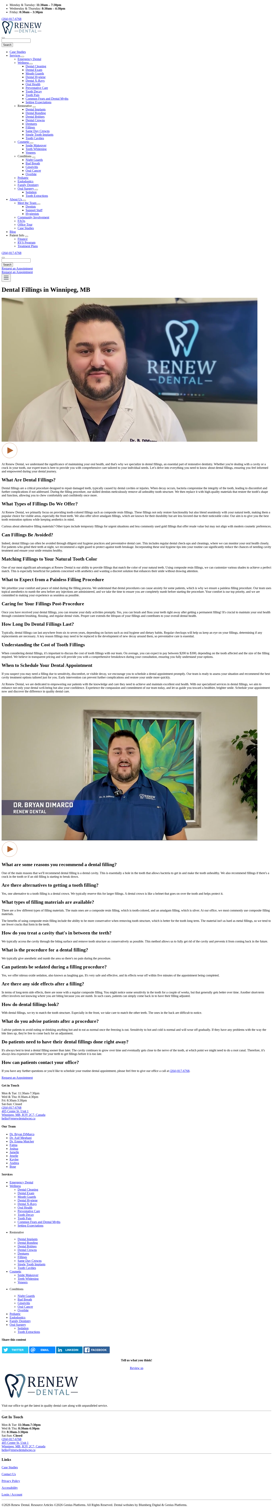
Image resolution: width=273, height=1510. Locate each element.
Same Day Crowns (38, 131)
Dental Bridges (35, 116)
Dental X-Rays (35, 80)
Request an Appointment (17, 268)
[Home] (22, 33)
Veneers (31, 152)
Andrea (14, 1163)
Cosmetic (24, 141)
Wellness (24, 62)
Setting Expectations (38, 102)
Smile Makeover (36, 145)
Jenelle (14, 1155)
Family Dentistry (28, 185)
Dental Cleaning (36, 66)
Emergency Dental (29, 59)
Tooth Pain (32, 95)
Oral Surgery (26, 188)
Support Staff (34, 210)
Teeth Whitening (36, 149)
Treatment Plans (28, 246)
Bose (13, 1166)
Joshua (14, 1148)
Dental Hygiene (36, 77)
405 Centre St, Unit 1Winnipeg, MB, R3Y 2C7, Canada (23, 1444)
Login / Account (12, 1494)
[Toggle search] (3, 257)
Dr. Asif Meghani (21, 1137)
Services (15, 55)
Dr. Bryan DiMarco (22, 1134)
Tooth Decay (34, 91)
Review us (136, 1368)
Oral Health (33, 84)
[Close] (3, 37)
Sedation (31, 192)
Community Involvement (33, 217)
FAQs (21, 221)
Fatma (13, 1145)
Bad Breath (33, 163)
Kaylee (14, 1159)
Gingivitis (32, 167)
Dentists (31, 206)
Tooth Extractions (37, 195)
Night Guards (34, 159)
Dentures (31, 124)
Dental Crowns (35, 120)
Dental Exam (34, 70)
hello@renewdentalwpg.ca (18, 1118)
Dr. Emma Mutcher (22, 1141)
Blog (13, 231)
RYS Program (26, 242)
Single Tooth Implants (39, 134)
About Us (16, 199)
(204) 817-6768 (11, 19)
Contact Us (9, 1474)
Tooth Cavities (35, 138)
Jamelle (14, 1152)
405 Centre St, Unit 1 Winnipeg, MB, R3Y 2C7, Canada (23, 1113)
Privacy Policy (11, 1481)
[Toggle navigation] (6, 278)
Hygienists (32, 213)
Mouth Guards (35, 73)
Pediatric (23, 177)
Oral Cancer (33, 170)
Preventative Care (37, 88)
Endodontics (25, 181)
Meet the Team (27, 203)
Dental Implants (36, 109)
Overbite (31, 174)
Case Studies (18, 52)
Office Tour (25, 224)
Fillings (30, 127)
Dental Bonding (36, 113)
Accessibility (10, 1487)
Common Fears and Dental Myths (47, 98)
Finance (23, 239)
